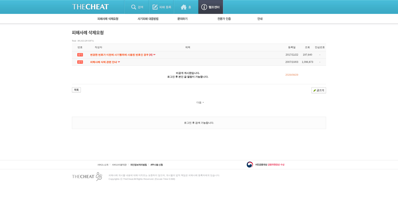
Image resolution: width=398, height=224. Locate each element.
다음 (199, 102)
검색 (136, 7)
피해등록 (161, 7)
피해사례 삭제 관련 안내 (104, 62)
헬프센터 (210, 7)
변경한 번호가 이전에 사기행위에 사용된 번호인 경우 (121, 54)
